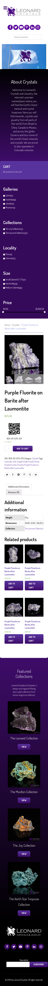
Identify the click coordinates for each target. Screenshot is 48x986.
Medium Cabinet (12, 287)
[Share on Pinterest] (24, 474)
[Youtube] (21, 27)
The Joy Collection (13, 229)
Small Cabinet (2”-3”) (14, 279)
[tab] (19, 487)
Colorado (9, 258)
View (24, 746)
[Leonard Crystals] (23, 11)
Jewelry (9, 203)
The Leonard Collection (15, 233)
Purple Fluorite (10, 465)
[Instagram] (37, 27)
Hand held (10, 283)
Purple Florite (33, 461)
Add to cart (23, 448)
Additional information (18, 486)
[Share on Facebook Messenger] (18, 474)
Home (7, 324)
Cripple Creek (22, 461)
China (8, 254)
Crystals (9, 199)
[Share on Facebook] (12, 474)
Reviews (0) (13, 492)
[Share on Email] (35, 474)
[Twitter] (15, 27)
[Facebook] (10, 27)
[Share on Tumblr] (30, 474)
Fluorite (20, 465)
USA (14, 461)
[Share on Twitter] (7, 474)
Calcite (8, 195)
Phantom (9, 207)
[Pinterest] (26, 27)
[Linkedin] (32, 27)
